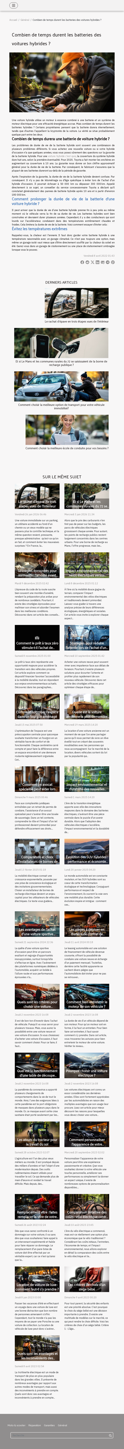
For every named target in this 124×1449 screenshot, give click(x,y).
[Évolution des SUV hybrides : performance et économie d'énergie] (86, 851)
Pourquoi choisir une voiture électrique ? (87, 1073)
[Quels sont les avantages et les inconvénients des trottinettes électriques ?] (37, 1347)
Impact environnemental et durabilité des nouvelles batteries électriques (87, 788)
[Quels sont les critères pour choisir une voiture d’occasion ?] (37, 996)
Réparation (34, 1425)
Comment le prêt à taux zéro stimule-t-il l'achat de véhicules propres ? (37, 647)
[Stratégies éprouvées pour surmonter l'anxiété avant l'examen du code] (37, 564)
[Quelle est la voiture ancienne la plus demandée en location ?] (86, 706)
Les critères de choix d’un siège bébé (87, 1286)
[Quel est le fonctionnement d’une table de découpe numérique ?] (37, 1065)
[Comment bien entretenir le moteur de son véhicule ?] (86, 996)
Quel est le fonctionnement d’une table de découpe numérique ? (37, 1075)
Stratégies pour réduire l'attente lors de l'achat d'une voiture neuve (87, 647)
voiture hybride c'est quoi (62, 156)
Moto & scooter (16, 1425)
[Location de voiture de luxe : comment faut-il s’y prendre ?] (37, 1279)
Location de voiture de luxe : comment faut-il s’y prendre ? (37, 1286)
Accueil (13, 19)
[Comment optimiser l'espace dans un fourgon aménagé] (37, 706)
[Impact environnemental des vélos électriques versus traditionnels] (86, 564)
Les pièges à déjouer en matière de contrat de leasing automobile (86, 933)
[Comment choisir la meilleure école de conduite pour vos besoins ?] (67, 429)
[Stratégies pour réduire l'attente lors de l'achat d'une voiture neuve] (86, 637)
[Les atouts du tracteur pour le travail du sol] (37, 1134)
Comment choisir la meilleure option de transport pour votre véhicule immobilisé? (61, 406)
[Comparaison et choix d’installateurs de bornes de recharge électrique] (37, 851)
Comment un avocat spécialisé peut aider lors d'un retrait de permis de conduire (37, 791)
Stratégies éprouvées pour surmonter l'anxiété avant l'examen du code (37, 575)
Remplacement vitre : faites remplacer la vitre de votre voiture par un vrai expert (37, 1216)
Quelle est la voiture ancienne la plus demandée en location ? (87, 716)
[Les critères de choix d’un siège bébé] (86, 1279)
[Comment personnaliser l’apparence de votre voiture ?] (86, 1134)
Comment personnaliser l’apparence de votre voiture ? (87, 1144)
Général (25, 19)
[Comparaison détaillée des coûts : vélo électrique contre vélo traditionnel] (86, 1206)
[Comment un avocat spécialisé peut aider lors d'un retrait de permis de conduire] (37, 778)
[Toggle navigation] (13, 5)
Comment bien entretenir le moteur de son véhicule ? (86, 1004)
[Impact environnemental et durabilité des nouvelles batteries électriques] (86, 778)
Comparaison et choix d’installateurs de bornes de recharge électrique (37, 861)
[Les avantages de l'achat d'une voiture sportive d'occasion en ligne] (37, 923)
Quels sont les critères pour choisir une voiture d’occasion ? (37, 1006)
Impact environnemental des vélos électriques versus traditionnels (86, 575)
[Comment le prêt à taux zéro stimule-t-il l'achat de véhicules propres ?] (37, 637)
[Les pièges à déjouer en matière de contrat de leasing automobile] (86, 923)
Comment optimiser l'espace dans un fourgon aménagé (37, 714)
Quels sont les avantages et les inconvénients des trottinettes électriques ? (37, 1358)
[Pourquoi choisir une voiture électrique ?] (86, 1065)
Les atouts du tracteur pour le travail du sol (37, 1141)
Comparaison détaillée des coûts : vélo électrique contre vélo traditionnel (87, 1216)
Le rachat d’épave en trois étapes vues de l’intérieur (77, 321)
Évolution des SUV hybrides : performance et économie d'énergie (87, 861)
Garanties (49, 1425)
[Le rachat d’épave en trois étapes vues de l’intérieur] (77, 302)
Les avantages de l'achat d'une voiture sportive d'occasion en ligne (37, 933)
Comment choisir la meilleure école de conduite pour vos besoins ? (67, 448)
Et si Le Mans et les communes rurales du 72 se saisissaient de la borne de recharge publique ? (61, 363)
